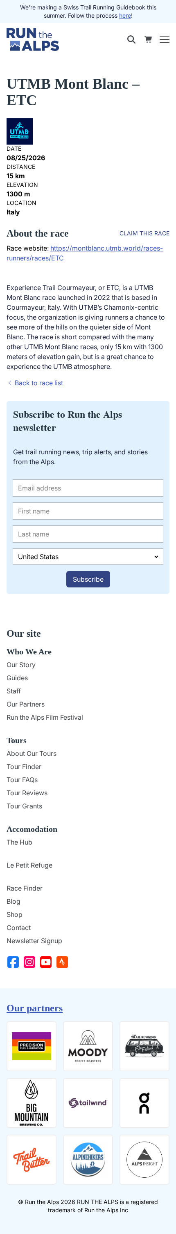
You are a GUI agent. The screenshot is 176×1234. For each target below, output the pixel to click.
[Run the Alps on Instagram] (31, 962)
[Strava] (64, 962)
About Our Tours (31, 753)
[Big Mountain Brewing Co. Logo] (31, 1103)
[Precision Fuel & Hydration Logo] (31, 1046)
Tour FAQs (22, 780)
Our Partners (26, 704)
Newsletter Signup (34, 941)
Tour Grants (24, 806)
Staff (14, 691)
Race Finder (25, 888)
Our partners (35, 1008)
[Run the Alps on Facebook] (15, 962)
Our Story (21, 665)
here (125, 15)
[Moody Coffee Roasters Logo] (88, 1046)
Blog (13, 901)
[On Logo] (144, 1103)
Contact (19, 927)
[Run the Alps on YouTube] (47, 962)
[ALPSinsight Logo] (144, 1160)
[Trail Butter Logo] (31, 1160)
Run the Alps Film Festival (45, 717)
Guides (17, 678)
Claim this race (144, 233)
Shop (15, 914)
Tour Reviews (27, 793)
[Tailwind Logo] (88, 1103)
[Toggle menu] (164, 39)
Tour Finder (24, 766)
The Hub (19, 842)
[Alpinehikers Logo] (88, 1160)
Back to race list (39, 383)
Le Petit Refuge (29, 865)
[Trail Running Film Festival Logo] (144, 1046)
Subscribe (88, 579)
